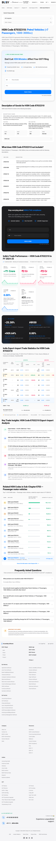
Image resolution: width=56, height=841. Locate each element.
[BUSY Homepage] (12, 2)
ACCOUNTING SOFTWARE (26, 2)
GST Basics (4, 785)
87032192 (6, 193)
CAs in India (4, 768)
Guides (3, 757)
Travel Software (32, 688)
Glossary (4, 765)
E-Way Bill (31, 792)
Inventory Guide (5, 763)
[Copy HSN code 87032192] (10, 193)
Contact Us (4, 731)
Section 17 (16, 7)
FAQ (30, 745)
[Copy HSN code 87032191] (10, 186)
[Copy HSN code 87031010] (10, 162)
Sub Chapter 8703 (33, 7)
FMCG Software (5, 686)
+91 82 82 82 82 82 (12, 817)
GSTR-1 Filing (5, 790)
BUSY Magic (5, 647)
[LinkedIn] (24, 838)
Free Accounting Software (35, 734)
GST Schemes (5, 795)
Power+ (4, 657)
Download (31, 729)
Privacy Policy (33, 834)
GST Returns (5, 788)
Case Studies (32, 736)
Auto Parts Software (6, 670)
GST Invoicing (32, 788)
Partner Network (5, 738)
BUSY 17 (31, 748)
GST (46, 2)
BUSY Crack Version (43, 834)
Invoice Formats (32, 741)
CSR (10, 834)
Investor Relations (16, 834)
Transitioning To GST (6, 804)
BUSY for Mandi (32, 655)
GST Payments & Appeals (7, 797)
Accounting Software (8, 643)
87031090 (6, 167)
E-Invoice (31, 790)
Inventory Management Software (9, 714)
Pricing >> (31, 660)
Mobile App (31, 647)
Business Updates (6, 777)
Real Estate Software (33, 681)
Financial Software (6, 703)
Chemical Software (6, 674)
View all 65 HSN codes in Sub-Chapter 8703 (27, 563)
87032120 (6, 180)
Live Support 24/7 (7, 813)
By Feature (4, 695)
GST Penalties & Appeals (7, 802)
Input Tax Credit (32, 795)
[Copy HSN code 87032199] (10, 199)
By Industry (5, 664)
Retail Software (32, 684)
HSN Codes (9, 7)
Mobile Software (32, 672)
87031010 (6, 162)
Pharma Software (33, 679)
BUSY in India (5, 734)
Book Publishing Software (8, 672)
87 (3, 123)
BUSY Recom (32, 652)
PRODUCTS (34, 2)
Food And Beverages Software (9, 684)
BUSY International (6, 736)
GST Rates (31, 785)
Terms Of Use (25, 834)
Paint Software (32, 674)
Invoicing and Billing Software (8, 712)
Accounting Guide (6, 761)
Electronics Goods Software (8, 681)
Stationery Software (33, 686)
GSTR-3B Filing (5, 792)
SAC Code (31, 799)
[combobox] (28, 22)
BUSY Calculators (33, 743)
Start (4, 650)
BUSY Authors (5, 770)
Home (3, 7)
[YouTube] (26, 838)
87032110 (6, 174)
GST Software (5, 700)
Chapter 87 (24, 7)
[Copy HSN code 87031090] (10, 167)
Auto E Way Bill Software (7, 705)
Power (4, 655)
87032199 (6, 199)
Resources (31, 725)
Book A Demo (28, 92)
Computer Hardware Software (9, 677)
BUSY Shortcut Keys (6, 772)
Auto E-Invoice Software (7, 707)
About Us (4, 729)
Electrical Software (6, 679)
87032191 (6, 186)
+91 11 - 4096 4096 (12, 823)
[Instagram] (32, 838)
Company (4, 725)
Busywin (4, 775)
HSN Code (31, 797)
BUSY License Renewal (34, 731)
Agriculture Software (6, 667)
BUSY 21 (31, 752)
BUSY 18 (31, 750)
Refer (3, 741)
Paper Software (32, 677)
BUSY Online (32, 649)
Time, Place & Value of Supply (8, 799)
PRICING (42, 2)
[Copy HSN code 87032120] (10, 180)
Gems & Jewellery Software (35, 667)
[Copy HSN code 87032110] (10, 174)
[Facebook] (29, 838)
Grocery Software (33, 670)
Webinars (31, 738)
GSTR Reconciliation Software (8, 710)
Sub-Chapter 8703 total (7, 409)
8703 (30, 123)
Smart (4, 652)
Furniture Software (6, 688)
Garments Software (6, 691)
